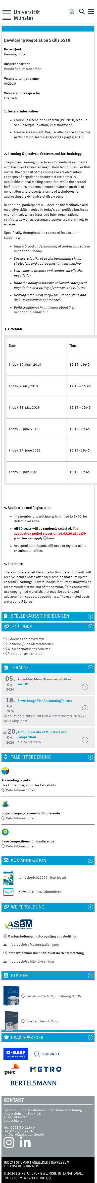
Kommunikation (28, 860)
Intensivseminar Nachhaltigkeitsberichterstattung (45, 953)
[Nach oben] (48, 1178)
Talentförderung (30, 757)
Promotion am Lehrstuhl (25, 654)
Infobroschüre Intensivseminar (30, 961)
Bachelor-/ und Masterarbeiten (30, 644)
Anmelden (40, 1162)
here (50, 538)
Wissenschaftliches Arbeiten (28, 649)
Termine (19, 668)
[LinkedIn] (25, 1144)
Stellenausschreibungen (39, 616)
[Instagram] (8, 1144)
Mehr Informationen (20, 790)
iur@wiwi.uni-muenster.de (23, 1134)
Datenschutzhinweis (21, 1166)
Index (8, 1162)
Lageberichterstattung (42, 1021)
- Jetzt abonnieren (40, 892)
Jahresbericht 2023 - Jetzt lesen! (40, 877)
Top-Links (21, 627)
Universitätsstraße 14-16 (22, 1113)
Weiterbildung (27, 907)
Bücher (19, 976)
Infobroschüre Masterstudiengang (33, 944)
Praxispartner (27, 1038)
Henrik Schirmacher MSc (22, 69)
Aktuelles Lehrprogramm (25, 639)
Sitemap (22, 1162)
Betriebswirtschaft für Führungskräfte (53, 996)
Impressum (60, 1162)
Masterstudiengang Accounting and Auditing (41, 936)
